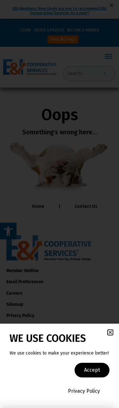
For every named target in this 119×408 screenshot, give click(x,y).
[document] (59, 204)
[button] (110, 332)
